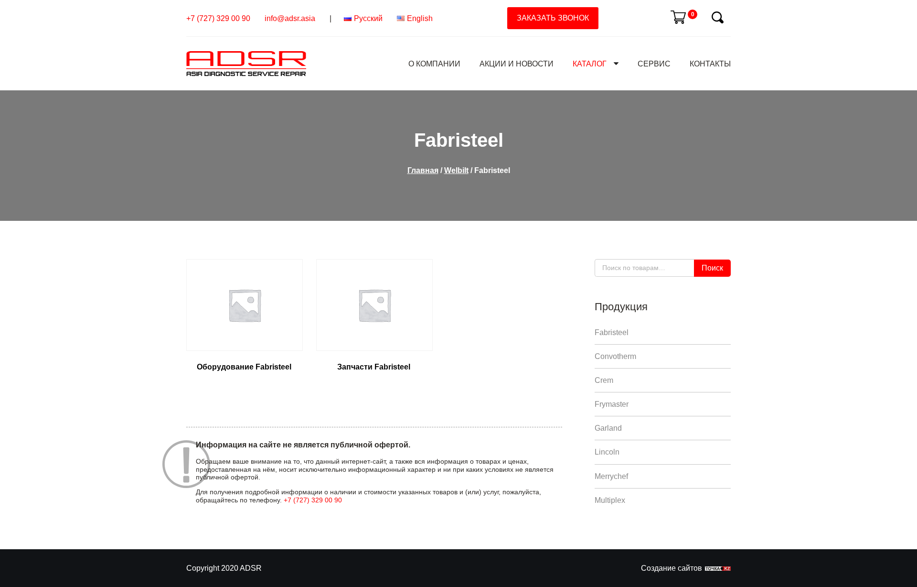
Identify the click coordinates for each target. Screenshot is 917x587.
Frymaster (612, 404)
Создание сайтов (671, 568)
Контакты (710, 64)
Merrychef (611, 476)
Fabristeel (612, 332)
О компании (434, 64)
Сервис (654, 64)
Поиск (712, 268)
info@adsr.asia (290, 18)
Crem (604, 380)
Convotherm (615, 356)
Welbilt (456, 170)
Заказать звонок (553, 18)
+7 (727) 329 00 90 (218, 18)
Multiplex (610, 500)
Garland (608, 428)
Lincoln (607, 452)
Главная (422, 170)
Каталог (590, 64)
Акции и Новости (517, 64)
